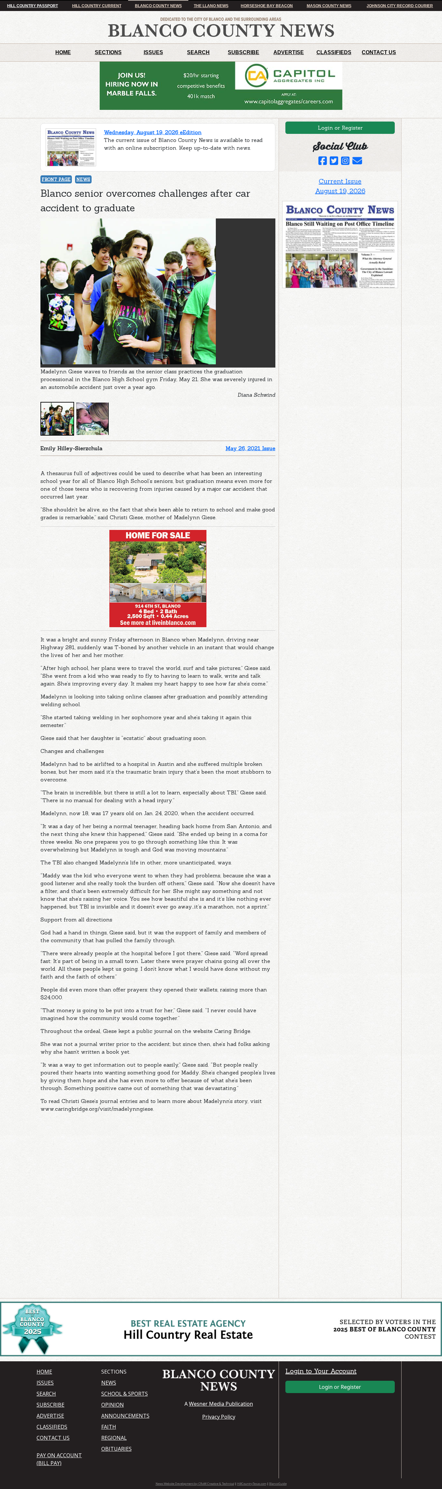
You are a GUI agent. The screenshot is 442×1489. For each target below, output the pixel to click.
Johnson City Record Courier (400, 6)
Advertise (288, 52)
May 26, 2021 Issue (250, 448)
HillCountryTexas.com (251, 1484)
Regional (114, 1437)
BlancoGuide (278, 1484)
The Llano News (211, 6)
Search (198, 52)
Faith (108, 1426)
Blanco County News (158, 6)
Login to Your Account (321, 1371)
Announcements (125, 1415)
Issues (153, 52)
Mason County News (329, 6)
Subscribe (243, 52)
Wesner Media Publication (221, 1403)
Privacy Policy (218, 1416)
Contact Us (379, 52)
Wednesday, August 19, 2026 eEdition (153, 132)
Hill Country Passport (32, 6)
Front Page (56, 179)
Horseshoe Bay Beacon (267, 6)
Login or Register (340, 127)
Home (63, 52)
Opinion (112, 1404)
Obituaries (116, 1448)
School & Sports (124, 1393)
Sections (108, 52)
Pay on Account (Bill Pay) (59, 1459)
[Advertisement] (89, 1158)
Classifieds (333, 52)
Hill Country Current (96, 6)
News (83, 179)
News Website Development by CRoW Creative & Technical (195, 1484)
